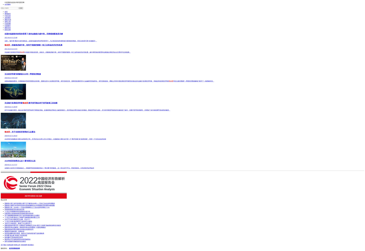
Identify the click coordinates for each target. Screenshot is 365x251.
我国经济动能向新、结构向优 (14, 231)
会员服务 (8, 4)
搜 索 (20, 8)
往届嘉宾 (8, 26)
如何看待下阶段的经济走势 (14, 237)
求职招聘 (24, 245)
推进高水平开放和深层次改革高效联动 (17, 239)
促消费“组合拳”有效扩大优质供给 (16, 235)
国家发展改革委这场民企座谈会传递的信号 (19, 229)
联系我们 (31, 245)
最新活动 (8, 28)
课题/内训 (8, 20)
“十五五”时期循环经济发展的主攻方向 (17, 211)
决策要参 (8, 18)
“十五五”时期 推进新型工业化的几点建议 (18, 221)
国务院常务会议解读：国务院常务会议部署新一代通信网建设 (25, 227)
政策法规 (8, 30)
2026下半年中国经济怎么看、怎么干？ (17, 219)
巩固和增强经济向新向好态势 (14, 209)
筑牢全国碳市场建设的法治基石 (15, 241)
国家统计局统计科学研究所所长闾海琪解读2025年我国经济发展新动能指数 (30, 205)
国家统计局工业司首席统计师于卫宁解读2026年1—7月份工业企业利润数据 (30, 203)
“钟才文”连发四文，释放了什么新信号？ (18, 223)
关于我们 (4, 245)
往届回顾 (8, 24)
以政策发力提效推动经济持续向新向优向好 (19, 213)
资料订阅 (8, 22)
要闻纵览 (8, 14)
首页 (6, 12)
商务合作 (17, 245)
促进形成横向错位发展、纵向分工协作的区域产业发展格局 (24, 233)
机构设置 (11, 245)
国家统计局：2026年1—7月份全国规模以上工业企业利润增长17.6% (27, 207)
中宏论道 (8, 16)
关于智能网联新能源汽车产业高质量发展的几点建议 (22, 215)
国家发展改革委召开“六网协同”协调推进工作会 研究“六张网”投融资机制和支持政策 (33, 225)
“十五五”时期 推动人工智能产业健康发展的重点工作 (22, 217)
